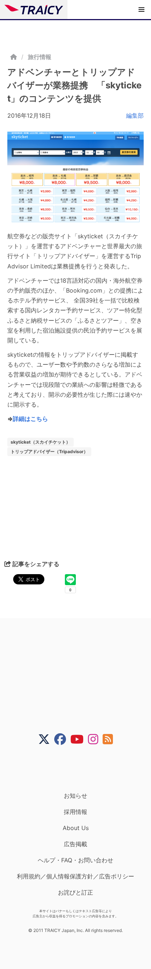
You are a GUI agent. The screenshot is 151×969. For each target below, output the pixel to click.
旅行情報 (39, 56)
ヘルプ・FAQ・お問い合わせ (75, 860)
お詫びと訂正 (75, 892)
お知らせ (75, 795)
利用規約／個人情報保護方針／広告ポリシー (75, 876)
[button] (141, 9)
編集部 (135, 115)
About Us (76, 828)
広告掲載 (75, 844)
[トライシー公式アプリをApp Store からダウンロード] (80, 768)
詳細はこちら (30, 418)
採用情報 (75, 811)
